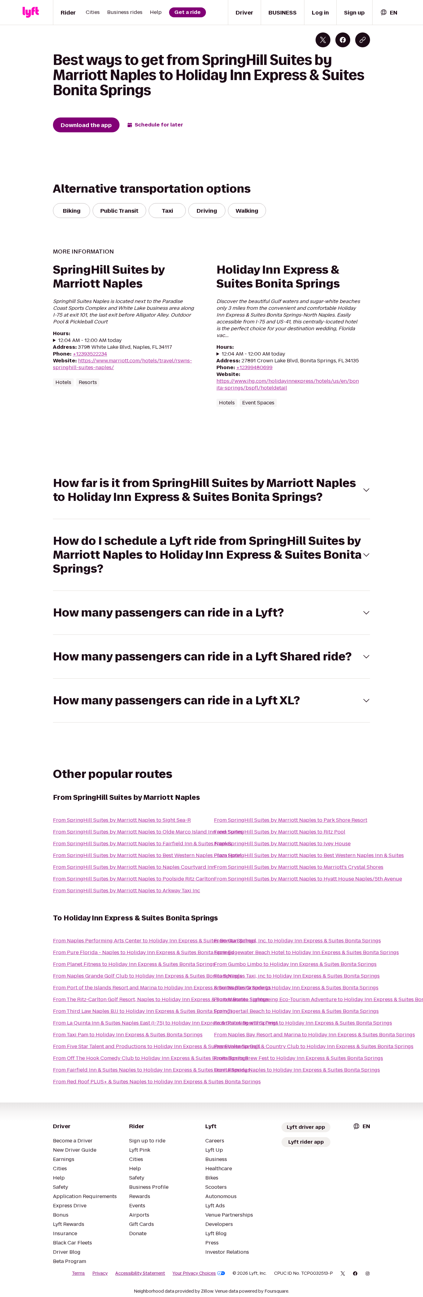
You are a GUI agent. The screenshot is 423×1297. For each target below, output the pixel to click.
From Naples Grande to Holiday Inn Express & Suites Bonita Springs (296, 987)
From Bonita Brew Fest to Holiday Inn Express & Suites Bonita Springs (298, 1058)
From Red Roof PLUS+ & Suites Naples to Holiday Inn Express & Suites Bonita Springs (157, 1081)
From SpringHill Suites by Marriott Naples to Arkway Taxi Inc (126, 890)
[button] (211, 490)
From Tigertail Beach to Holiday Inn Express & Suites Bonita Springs (296, 1011)
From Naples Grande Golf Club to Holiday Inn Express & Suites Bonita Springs (147, 975)
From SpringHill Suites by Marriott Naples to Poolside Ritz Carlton (133, 878)
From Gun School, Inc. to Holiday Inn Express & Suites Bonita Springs (297, 940)
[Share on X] (323, 39)
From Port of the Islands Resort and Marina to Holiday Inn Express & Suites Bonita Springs (162, 987)
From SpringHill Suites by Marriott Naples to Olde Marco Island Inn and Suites (148, 831)
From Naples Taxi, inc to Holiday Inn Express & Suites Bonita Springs (297, 975)
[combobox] (388, 12)
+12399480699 (254, 367)
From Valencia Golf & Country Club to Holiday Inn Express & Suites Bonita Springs (313, 1046)
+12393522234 (90, 353)
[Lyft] (31, 12)
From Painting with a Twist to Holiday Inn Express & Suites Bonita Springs (303, 1022)
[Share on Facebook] (342, 39)
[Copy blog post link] (362, 39)
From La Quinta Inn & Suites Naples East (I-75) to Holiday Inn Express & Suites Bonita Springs (165, 1022)
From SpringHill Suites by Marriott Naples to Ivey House (282, 843)
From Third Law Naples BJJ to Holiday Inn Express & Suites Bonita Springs (143, 1011)
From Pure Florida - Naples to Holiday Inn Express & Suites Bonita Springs (143, 952)
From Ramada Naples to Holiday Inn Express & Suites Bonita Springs (297, 1069)
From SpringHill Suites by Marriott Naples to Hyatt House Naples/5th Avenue (308, 878)
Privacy (100, 1273)
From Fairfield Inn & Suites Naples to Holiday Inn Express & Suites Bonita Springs (151, 1069)
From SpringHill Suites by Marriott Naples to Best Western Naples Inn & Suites (309, 855)
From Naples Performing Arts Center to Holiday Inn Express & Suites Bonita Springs (154, 940)
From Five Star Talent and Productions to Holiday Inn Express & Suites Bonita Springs (156, 1046)
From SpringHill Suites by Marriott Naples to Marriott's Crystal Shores (298, 867)
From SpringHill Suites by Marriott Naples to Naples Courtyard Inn (134, 867)
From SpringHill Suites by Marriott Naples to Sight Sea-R (122, 820)
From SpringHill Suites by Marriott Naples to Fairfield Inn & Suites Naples (142, 843)
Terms (78, 1273)
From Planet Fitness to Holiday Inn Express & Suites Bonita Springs (134, 964)
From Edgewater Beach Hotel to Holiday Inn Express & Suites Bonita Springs (306, 952)
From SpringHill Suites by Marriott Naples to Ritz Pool (279, 831)
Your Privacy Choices (194, 1273)
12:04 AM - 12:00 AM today (90, 340)
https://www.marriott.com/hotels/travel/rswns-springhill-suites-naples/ (122, 364)
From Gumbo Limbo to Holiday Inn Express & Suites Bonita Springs (295, 964)
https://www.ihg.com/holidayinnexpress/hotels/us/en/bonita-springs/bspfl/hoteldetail (287, 384)
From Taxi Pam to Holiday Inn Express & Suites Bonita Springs (128, 1034)
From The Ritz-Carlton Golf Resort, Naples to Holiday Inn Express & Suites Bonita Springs (160, 999)
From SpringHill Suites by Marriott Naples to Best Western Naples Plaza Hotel (147, 855)
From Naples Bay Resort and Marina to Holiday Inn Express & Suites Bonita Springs (314, 1034)
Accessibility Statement (140, 1273)
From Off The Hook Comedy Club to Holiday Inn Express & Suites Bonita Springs (150, 1058)
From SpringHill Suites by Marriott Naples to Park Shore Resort (290, 820)
